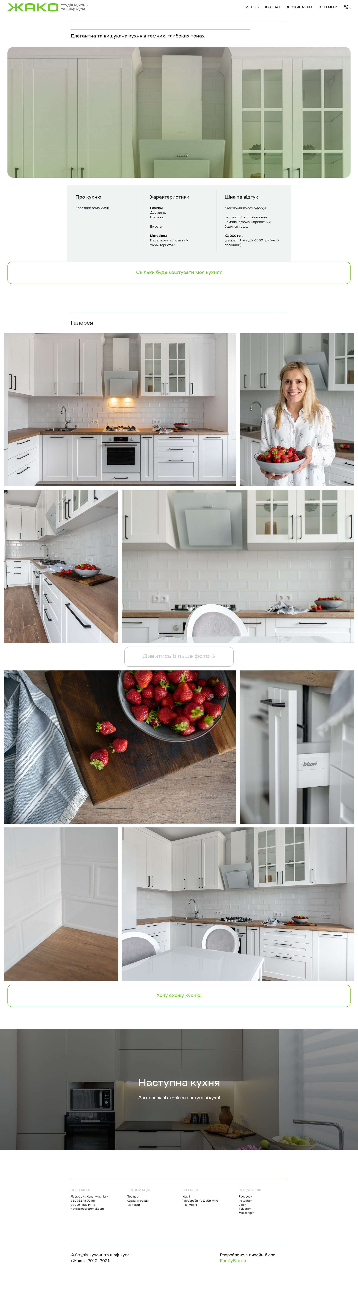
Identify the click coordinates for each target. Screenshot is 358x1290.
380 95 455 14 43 (83, 1205)
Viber (242, 1205)
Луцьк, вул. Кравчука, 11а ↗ (90, 1197)
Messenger (246, 1213)
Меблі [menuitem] (251, 7)
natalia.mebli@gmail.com (87, 1209)
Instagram (245, 1201)
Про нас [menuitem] (271, 7)
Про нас (132, 1197)
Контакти (133, 1205)
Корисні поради (138, 1201)
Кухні (186, 1197)
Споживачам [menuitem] (298, 7)
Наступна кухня (179, 1083)
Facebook (245, 1197)
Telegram (245, 1209)
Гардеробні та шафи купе (200, 1201)
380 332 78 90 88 (83, 1201)
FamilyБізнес (233, 1261)
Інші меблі (190, 1205)
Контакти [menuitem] (327, 7)
